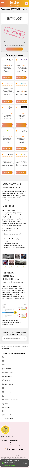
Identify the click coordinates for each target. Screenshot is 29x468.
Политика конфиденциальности (19, 445)
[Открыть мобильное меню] (2, 3)
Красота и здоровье (21, 346)
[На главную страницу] (14, 429)
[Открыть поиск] (26, 3)
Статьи (3, 445)
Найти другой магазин (14, 49)
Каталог (10, 346)
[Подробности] (24, 338)
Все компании (5, 443)
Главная (2, 346)
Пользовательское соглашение (19, 443)
